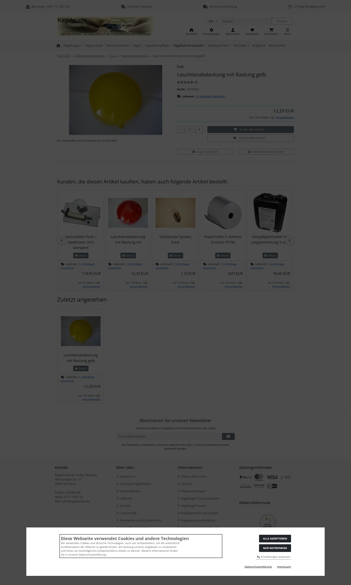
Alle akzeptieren (275, 538)
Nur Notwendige (275, 548)
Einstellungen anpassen (275, 557)
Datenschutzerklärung (258, 566)
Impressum (284, 566)
